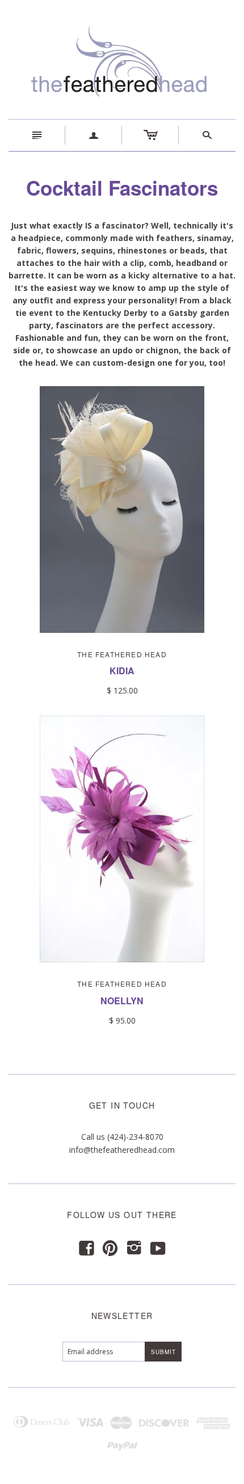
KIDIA (122, 670)
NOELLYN (122, 1000)
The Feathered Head (122, 654)
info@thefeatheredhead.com (122, 1149)
